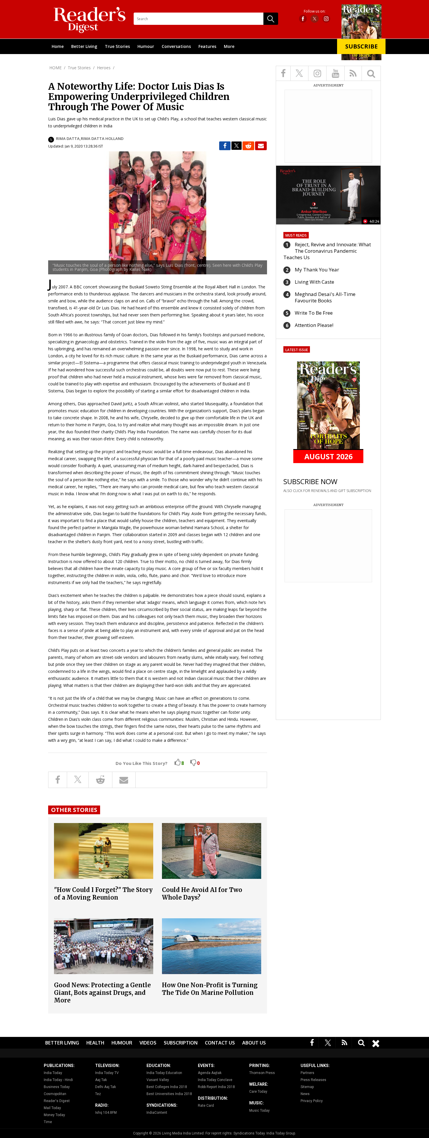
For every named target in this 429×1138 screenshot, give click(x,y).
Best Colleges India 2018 (167, 1087)
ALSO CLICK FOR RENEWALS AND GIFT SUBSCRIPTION (327, 490)
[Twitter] (328, 1042)
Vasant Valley (158, 1080)
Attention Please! (314, 325)
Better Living (84, 46)
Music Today (259, 1110)
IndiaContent (157, 1113)
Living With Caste (314, 281)
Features (207, 46)
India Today (53, 1073)
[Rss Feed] (344, 1042)
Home (58, 46)
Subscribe (361, 46)
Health (95, 1043)
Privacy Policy (312, 1101)
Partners (307, 1073)
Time (48, 1122)
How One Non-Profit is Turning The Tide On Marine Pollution (210, 988)
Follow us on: (314, 11)
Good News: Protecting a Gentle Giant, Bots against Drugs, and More (102, 992)
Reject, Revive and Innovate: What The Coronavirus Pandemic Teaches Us (327, 251)
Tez (98, 1094)
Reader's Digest (57, 1101)
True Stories (117, 46)
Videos (147, 1043)
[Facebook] (312, 1042)
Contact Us (220, 1043)
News (305, 1094)
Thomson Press (262, 1073)
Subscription (181, 1043)
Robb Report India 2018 (216, 1087)
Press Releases (313, 1080)
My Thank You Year (317, 269)
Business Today (57, 1087)
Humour (145, 46)
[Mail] (261, 145)
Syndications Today (249, 1133)
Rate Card (206, 1106)
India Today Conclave (215, 1080)
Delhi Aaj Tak (105, 1087)
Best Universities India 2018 (169, 1094)
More (229, 46)
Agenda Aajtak (210, 1073)
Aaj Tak (101, 1080)
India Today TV (107, 1073)
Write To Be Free (314, 312)
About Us (254, 1043)
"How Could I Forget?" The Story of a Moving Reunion (103, 893)
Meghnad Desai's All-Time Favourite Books (325, 297)
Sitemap (307, 1087)
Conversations (176, 46)
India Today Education (164, 1073)
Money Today (54, 1115)
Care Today (258, 1091)
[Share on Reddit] (248, 145)
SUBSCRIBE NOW (310, 481)
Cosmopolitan (55, 1094)
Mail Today (52, 1108)
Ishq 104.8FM (106, 1113)
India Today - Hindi (58, 1080)
